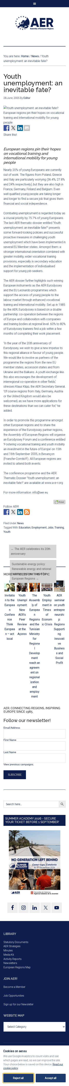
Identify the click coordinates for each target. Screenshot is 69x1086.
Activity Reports (12, 958)
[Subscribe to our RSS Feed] (27, 512)
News (20, 523)
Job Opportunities (13, 995)
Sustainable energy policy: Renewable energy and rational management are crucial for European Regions (31, 571)
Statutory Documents (15, 942)
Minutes (8, 950)
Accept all (50, 1078)
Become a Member (14, 986)
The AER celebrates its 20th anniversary (30, 551)
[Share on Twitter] (13, 128)
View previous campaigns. (18, 764)
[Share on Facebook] (6, 128)
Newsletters (10, 963)
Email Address (11, 727)
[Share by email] (27, 128)
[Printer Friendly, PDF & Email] (59, 502)
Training (59, 527)
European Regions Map (17, 967)
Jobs (50, 527)
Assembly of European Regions (34, 23)
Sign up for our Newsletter (18, 1004)
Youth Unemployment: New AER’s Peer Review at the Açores (22, 615)
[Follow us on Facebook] (6, 512)
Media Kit (8, 954)
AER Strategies (11, 946)
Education (25, 527)
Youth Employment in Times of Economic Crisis (47, 610)
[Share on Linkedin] (20, 128)
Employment (39, 527)
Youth (6, 531)
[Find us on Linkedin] (20, 512)
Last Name (9, 752)
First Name (9, 739)
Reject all (18, 1078)
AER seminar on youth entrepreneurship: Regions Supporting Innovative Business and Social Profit (59, 629)
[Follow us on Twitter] (13, 512)
